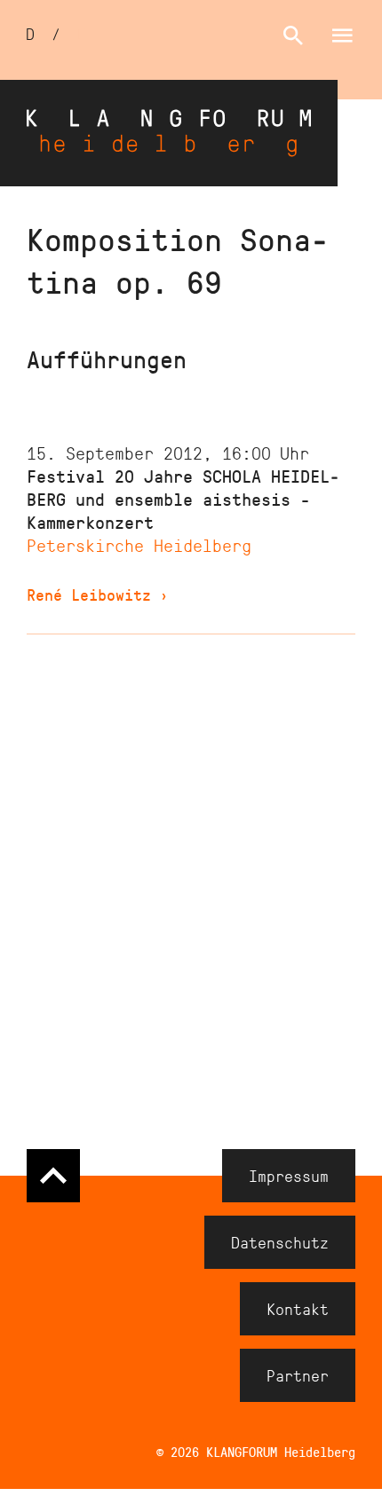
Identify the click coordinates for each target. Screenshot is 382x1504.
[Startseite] (169, 133)
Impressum (289, 1175)
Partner (298, 1375)
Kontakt (298, 1308)
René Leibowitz (98, 594)
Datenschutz (280, 1242)
